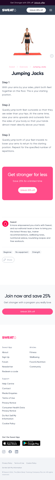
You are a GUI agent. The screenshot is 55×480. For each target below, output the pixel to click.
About (5, 352)
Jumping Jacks (39, 67)
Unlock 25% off (36, 10)
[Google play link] (31, 443)
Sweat (12, 67)
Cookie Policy (8, 423)
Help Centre (8, 383)
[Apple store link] (11, 443)
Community (35, 366)
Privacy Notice (9, 403)
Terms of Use (8, 398)
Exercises (24, 67)
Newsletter (7, 366)
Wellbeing (34, 357)
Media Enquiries (9, 393)
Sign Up (5, 357)
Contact (6, 388)
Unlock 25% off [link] (27, 190)
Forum (5, 362)
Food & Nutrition (38, 362)
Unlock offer (39, 2)
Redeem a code (10, 371)
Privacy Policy (7, 463)
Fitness (33, 352)
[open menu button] (50, 10)
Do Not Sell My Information (12, 468)
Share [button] (9, 260)
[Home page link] (9, 10)
